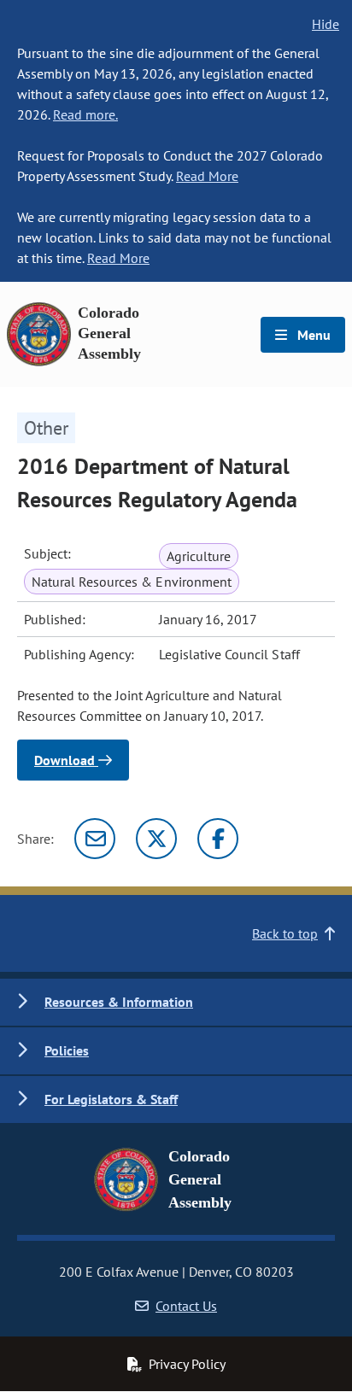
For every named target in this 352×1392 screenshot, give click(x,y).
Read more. (85, 114)
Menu (312, 334)
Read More (207, 175)
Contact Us (186, 1305)
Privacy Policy (187, 1363)
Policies (66, 1050)
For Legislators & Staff (111, 1099)
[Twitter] (156, 838)
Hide (325, 23)
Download (66, 760)
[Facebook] (217, 838)
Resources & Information (118, 1001)
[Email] (94, 838)
